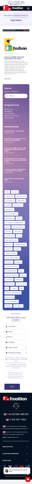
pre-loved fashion (11, 214)
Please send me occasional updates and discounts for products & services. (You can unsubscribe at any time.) (16, 375)
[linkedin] (27, 467)
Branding (18, 262)
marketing (9, 279)
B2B (7, 288)
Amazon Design (9, 113)
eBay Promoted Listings (13, 293)
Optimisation (18, 205)
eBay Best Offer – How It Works (14, 131)
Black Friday (9, 209)
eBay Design (8, 111)
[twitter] (10, 467)
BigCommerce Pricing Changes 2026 (14, 179)
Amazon (15, 192)
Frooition (14, 288)
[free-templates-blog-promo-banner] (16, 30)
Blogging (8, 306)
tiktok (7, 227)
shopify (8, 205)
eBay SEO (9, 244)
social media (10, 236)
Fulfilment (19, 279)
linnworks (8, 249)
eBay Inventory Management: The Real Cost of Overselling (15, 139)
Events (19, 218)
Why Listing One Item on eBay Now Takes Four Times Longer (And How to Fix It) (15, 160)
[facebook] (4, 467)
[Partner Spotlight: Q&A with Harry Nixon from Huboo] (16, 39)
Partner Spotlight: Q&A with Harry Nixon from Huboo (14, 58)
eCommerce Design (12, 258)
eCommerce (10, 201)
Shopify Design (9, 118)
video (21, 271)
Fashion (17, 249)
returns (23, 275)
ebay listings (9, 297)
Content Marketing (12, 301)
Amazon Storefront (12, 266)
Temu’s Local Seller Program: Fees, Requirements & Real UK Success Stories (15, 149)
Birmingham (18, 306)
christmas (9, 262)
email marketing (11, 253)
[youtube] (22, 467)
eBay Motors (9, 284)
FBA (21, 288)
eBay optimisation (11, 240)
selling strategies (20, 244)
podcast (8, 231)
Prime (19, 236)
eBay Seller (17, 231)
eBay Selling (21, 201)
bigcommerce (21, 196)
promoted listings (18, 227)
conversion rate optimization (15, 222)
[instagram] (16, 467)
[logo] (13, 5)
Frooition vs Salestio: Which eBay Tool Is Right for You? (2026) (14, 170)
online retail (9, 196)
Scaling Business (11, 271)
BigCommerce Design (11, 116)
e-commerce (21, 284)
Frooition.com (8, 109)
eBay (7, 192)
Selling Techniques (11, 275)
